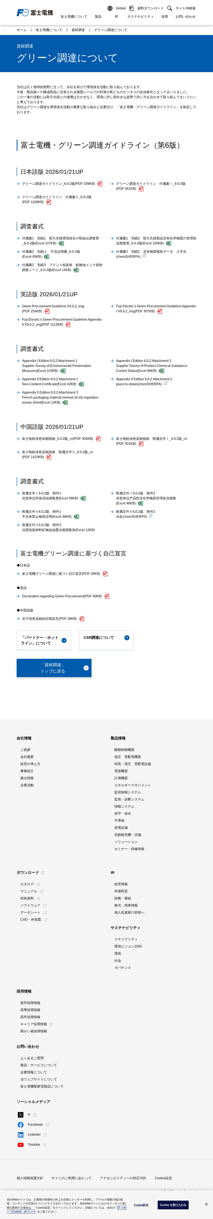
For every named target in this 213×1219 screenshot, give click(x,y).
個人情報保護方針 (30, 1178)
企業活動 (27, 785)
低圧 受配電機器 (127, 757)
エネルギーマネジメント (132, 785)
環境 (117, 953)
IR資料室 (121, 891)
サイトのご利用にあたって (72, 1178)
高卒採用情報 (30, 1017)
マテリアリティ (126, 939)
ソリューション (126, 842)
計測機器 (121, 778)
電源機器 (121, 771)
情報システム (124, 806)
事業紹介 (27, 771)
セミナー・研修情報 (129, 849)
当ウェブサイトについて (38, 1079)
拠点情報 (27, 778)
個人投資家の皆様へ (129, 912)
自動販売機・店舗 (127, 834)
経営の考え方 (30, 764)
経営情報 (121, 884)
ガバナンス (122, 967)
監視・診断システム (129, 799)
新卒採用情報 (30, 1003)
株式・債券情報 (126, 905)
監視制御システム (127, 792)
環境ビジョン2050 (128, 946)
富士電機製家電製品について (42, 1086)
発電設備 (121, 827)
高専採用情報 (30, 1010)
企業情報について (33, 1072)
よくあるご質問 (32, 1058)
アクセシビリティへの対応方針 (123, 1178)
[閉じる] (206, 1204)
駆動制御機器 (124, 749)
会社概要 (27, 757)
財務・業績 (122, 898)
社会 (117, 960)
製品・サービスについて (38, 1065)
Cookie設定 (163, 1178)
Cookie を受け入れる (173, 1204)
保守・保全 (122, 813)
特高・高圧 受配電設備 (132, 764)
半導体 (119, 820)
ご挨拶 (25, 749)
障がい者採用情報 (33, 1031)
